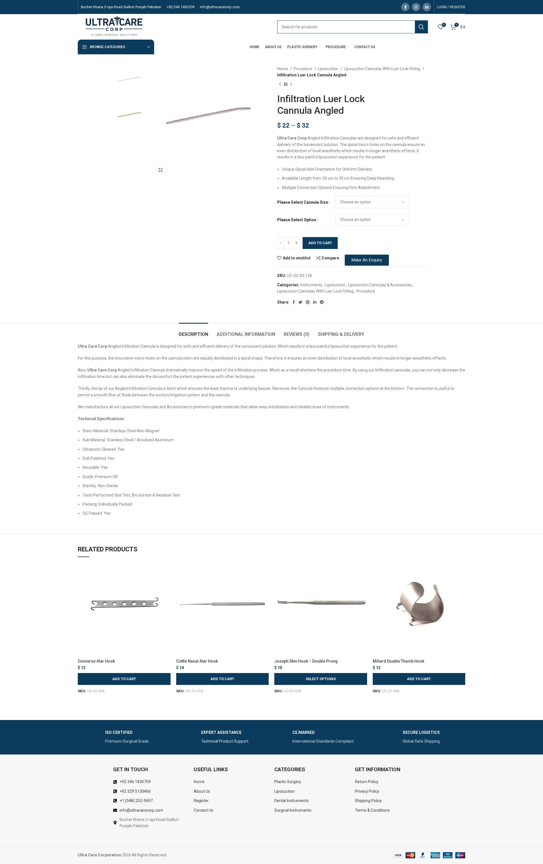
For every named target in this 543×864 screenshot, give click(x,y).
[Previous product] (280, 84)
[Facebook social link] (405, 7)
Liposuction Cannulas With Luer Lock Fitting (382, 68)
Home (283, 68)
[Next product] (291, 84)
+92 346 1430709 (180, 7)
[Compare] (166, 572)
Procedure (303, 68)
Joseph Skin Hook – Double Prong (306, 661)
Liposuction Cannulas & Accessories (380, 285)
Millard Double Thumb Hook (398, 661)
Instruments (311, 285)
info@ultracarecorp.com (220, 7)
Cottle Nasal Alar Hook (197, 661)
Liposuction (328, 68)
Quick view (166, 585)
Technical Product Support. (225, 742)
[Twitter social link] (300, 302)
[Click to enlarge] (161, 170)
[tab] (193, 331)
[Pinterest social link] (307, 302)
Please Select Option (296, 220)
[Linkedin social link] (427, 7)
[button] (124, 679)
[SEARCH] (421, 26)
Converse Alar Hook (96, 661)
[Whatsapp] (527, 849)
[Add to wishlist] (166, 597)
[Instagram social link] (416, 7)
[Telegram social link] (322, 302)
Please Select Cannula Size (302, 202)
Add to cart (320, 243)
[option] (129, 81)
